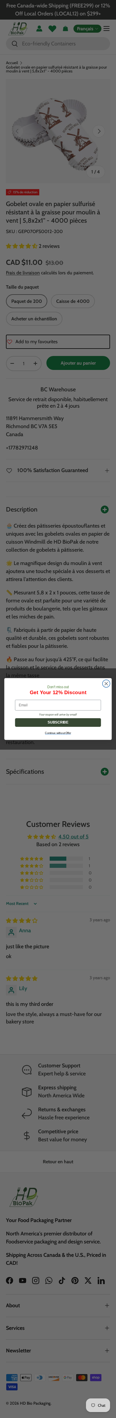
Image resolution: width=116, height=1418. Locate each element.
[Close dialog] (106, 683)
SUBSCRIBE (58, 722)
